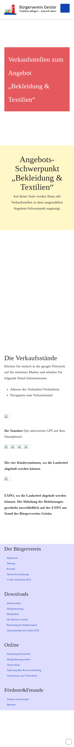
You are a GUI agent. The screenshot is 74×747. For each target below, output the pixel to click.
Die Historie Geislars (17, 619)
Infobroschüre (13, 603)
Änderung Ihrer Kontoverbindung (23, 670)
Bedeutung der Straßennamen (21, 625)
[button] (65, 8)
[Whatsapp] (55, 729)
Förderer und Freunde (17, 699)
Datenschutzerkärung (17, 574)
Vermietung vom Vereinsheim (21, 675)
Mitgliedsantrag (14, 608)
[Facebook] (19, 729)
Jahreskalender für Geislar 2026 (22, 630)
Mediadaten (12, 614)
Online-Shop (13, 664)
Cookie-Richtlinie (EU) (18, 579)
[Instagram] (43, 729)
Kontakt (10, 568)
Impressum (12, 557)
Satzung (10, 563)
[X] (31, 729)
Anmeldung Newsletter (18, 653)
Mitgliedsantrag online (18, 659)
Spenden (11, 704)
